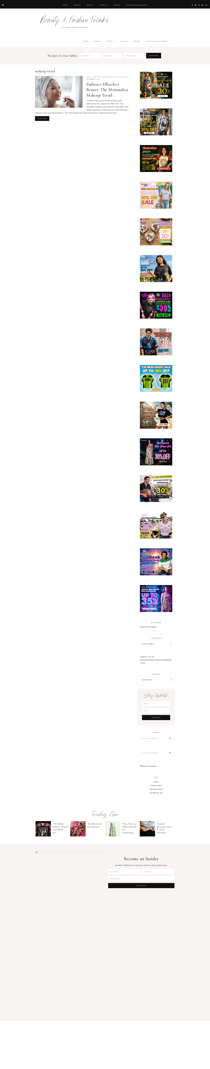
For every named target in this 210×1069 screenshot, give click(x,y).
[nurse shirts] (156, 245)
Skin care (123, 77)
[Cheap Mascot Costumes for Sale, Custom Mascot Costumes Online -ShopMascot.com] (148, 766)
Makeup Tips (114, 77)
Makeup (105, 77)
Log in (156, 782)
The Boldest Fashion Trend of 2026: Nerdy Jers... (60, 828)
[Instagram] (202, 2)
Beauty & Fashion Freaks (74, 21)
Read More (42, 118)
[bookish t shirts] (156, 281)
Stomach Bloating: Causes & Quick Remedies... (164, 828)
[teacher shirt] (156, 208)
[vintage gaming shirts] (156, 355)
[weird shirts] (156, 318)
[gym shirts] (156, 428)
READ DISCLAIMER (148, 627)
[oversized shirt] (156, 98)
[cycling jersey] (156, 501)
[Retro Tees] (156, 171)
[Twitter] (196, 2)
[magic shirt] (156, 465)
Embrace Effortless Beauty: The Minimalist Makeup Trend (107, 90)
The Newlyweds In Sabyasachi (95, 825)
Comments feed (156, 789)
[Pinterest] (199, 2)
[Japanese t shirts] (156, 135)
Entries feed (156, 785)
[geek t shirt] (156, 575)
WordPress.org (156, 793)
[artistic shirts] (156, 611)
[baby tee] (156, 391)
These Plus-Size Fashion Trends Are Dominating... (129, 828)
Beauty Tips (97, 77)
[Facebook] (192, 2)
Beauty (89, 77)
